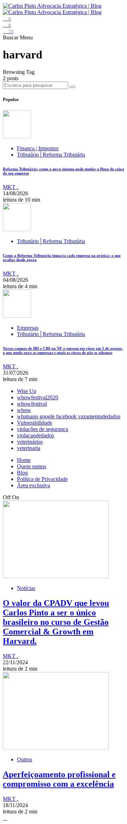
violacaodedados (35, 435)
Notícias (26, 588)
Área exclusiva (33, 485)
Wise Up (26, 391)
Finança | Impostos (38, 148)
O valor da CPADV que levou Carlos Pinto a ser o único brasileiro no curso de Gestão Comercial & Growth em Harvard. (56, 622)
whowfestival (32, 404)
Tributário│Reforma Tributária (51, 155)
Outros (24, 759)
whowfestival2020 (37, 397)
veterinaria (28, 448)
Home (24, 460)
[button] (11, 37)
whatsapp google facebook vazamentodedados (68, 416)
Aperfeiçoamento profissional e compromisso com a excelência (59, 779)
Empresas (27, 328)
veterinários (30, 442)
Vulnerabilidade (34, 423)
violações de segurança (42, 429)
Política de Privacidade (42, 479)
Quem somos (31, 466)
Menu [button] (26, 37)
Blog (22, 473)
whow (24, 410)
